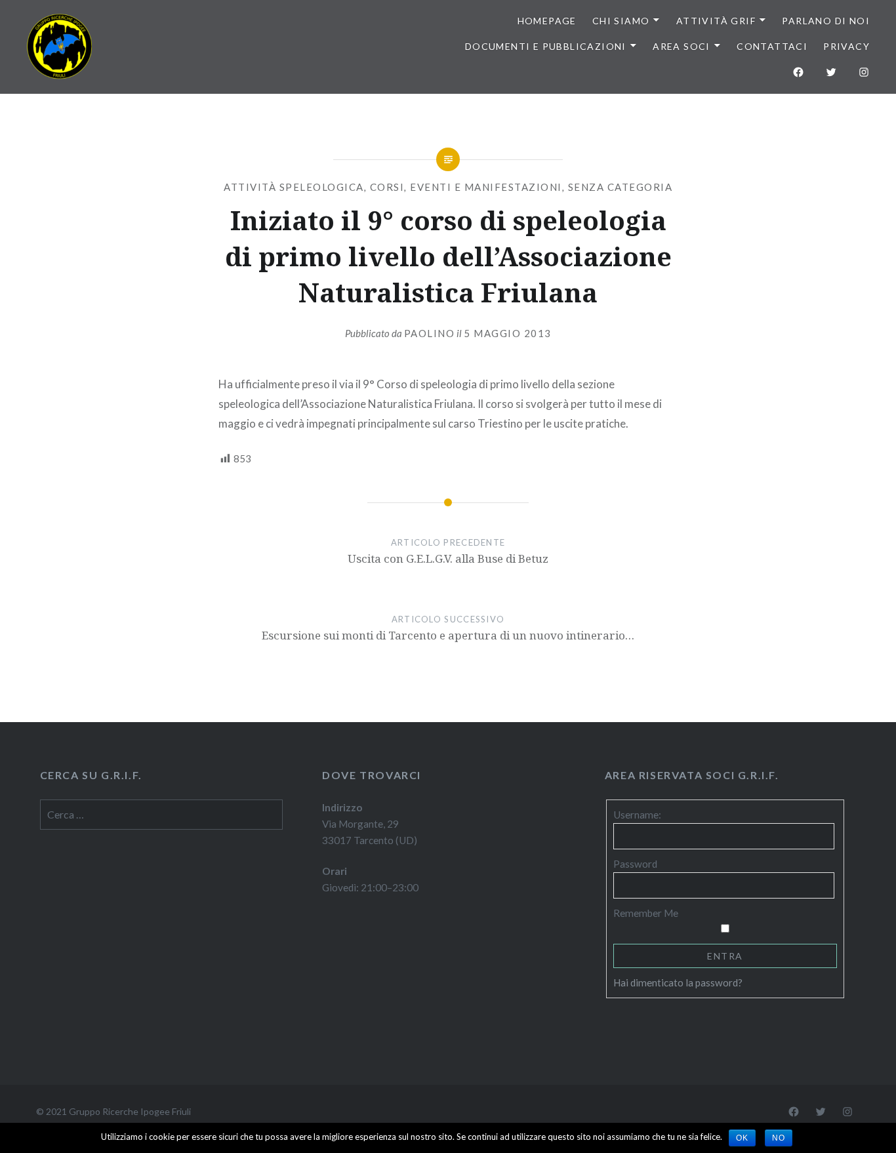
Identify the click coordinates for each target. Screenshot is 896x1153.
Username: (637, 814)
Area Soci (681, 46)
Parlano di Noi (826, 20)
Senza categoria (620, 187)
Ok (742, 1138)
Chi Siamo (621, 20)
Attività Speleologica (294, 187)
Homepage (547, 20)
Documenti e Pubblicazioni (545, 46)
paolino (429, 333)
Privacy (846, 46)
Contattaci (772, 46)
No (778, 1138)
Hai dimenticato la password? (678, 982)
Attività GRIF (716, 20)
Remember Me (645, 913)
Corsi (387, 187)
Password (635, 864)
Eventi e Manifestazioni (486, 187)
